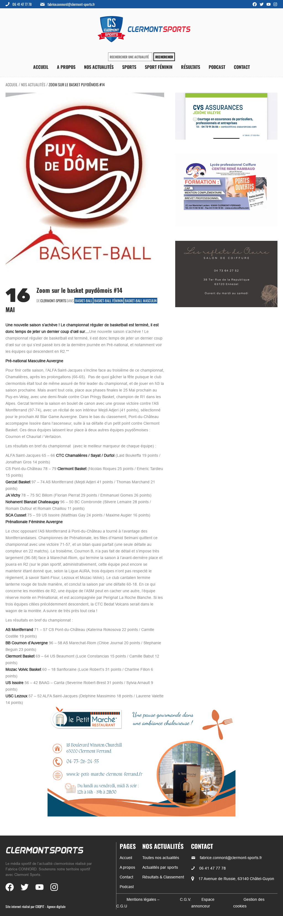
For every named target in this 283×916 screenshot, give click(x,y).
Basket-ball (83, 300)
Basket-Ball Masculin (141, 300)
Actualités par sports (160, 867)
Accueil (40, 67)
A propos (66, 67)
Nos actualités (99, 67)
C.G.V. (185, 899)
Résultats (190, 67)
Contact (242, 67)
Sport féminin (158, 67)
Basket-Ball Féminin (108, 300)
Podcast (217, 67)
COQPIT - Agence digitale (50, 906)
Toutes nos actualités (160, 857)
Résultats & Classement (163, 877)
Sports (129, 67)
